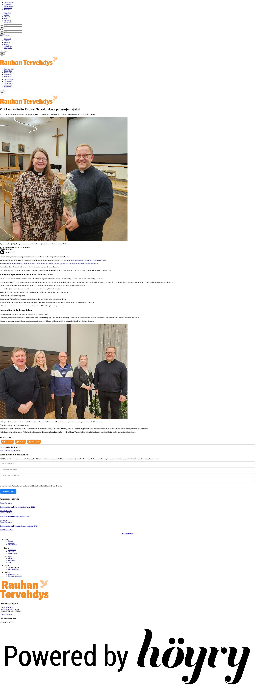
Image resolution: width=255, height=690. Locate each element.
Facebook (9, 442)
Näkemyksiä (8, 4)
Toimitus (10, 558)
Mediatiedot (7, 20)
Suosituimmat (12, 544)
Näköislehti (7, 13)
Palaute (6, 15)
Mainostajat (11, 560)
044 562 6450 (8, 607)
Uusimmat (11, 543)
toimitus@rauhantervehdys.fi (10, 609)
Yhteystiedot (8, 22)
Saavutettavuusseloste (15, 576)
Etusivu (10, 541)
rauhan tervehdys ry (6, 450)
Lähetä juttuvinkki (6, 614)
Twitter (22, 442)
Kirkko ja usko (8, 6)
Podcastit (7, 16)
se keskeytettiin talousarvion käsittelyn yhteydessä (90, 260)
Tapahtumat (7, 9)
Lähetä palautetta (8, 491)
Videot (6, 18)
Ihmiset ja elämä (9, 2)
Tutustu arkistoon (13, 569)
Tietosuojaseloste (13, 574)
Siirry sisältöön (4, 35)
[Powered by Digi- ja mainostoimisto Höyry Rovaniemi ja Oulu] (127, 689)
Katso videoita (12, 553)
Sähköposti (35, 442)
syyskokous (16, 450)
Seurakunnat (8, 8)
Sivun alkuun (127, 534)
